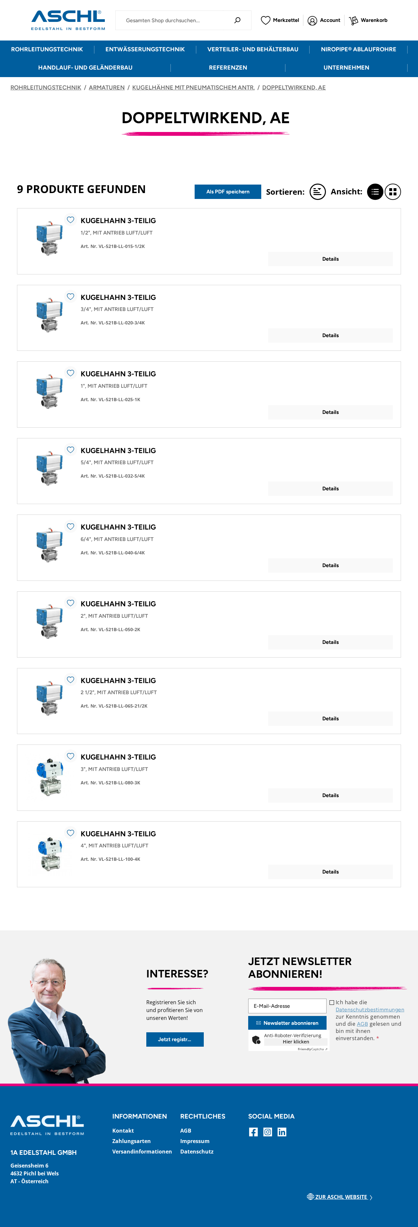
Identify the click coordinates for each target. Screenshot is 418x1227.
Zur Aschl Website (341, 1197)
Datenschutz (197, 1151)
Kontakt (123, 1130)
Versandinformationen (142, 1151)
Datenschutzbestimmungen (370, 1009)
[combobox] (169, 20)
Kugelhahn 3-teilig (118, 220)
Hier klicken (296, 1042)
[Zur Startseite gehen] (68, 20)
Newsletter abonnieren (291, 1023)
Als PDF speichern (227, 191)
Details (330, 259)
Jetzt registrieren (179, 1039)
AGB (362, 1024)
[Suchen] (237, 20)
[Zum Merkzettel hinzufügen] (70, 219)
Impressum (195, 1141)
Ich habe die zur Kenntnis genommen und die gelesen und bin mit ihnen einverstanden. (370, 1020)
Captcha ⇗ (313, 1049)
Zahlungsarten (131, 1141)
